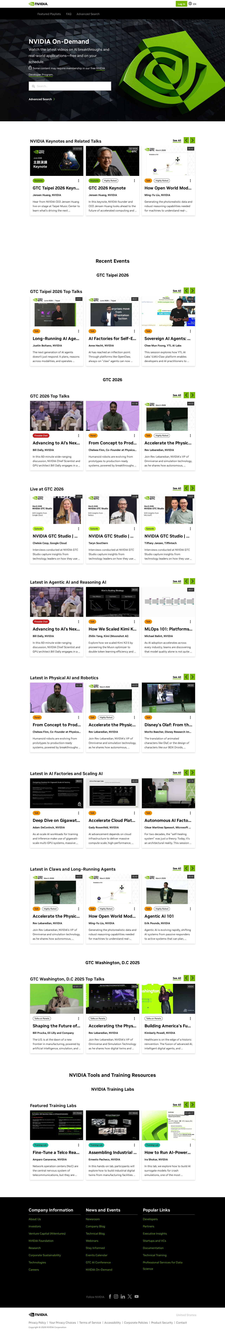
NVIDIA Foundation (41, 1240)
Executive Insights (155, 1233)
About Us (35, 1219)
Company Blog (95, 1226)
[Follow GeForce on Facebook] (110, 1296)
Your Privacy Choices (62, 1322)
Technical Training (155, 1255)
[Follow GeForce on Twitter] (130, 1296)
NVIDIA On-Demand (99, 1269)
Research (35, 1248)
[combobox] (72, 86)
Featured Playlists (49, 14)
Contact (181, 1322)
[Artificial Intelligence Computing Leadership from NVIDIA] (38, 4)
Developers (150, 1219)
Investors (35, 1226)
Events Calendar (96, 1255)
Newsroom (93, 1219)
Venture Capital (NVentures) (47, 1233)
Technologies (37, 1262)
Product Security (162, 1322)
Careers (34, 1269)
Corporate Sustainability (45, 1255)
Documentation (153, 1248)
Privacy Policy (37, 1322)
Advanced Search (88, 14)
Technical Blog (95, 1233)
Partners (148, 1226)
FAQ (68, 14)
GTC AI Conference (98, 1262)
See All (177, 140)
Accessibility (112, 1322)
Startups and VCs (154, 1240)
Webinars (92, 1240)
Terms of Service (90, 1322)
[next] (192, 140)
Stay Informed (95, 1248)
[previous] (186, 140)
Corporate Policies (136, 1322)
